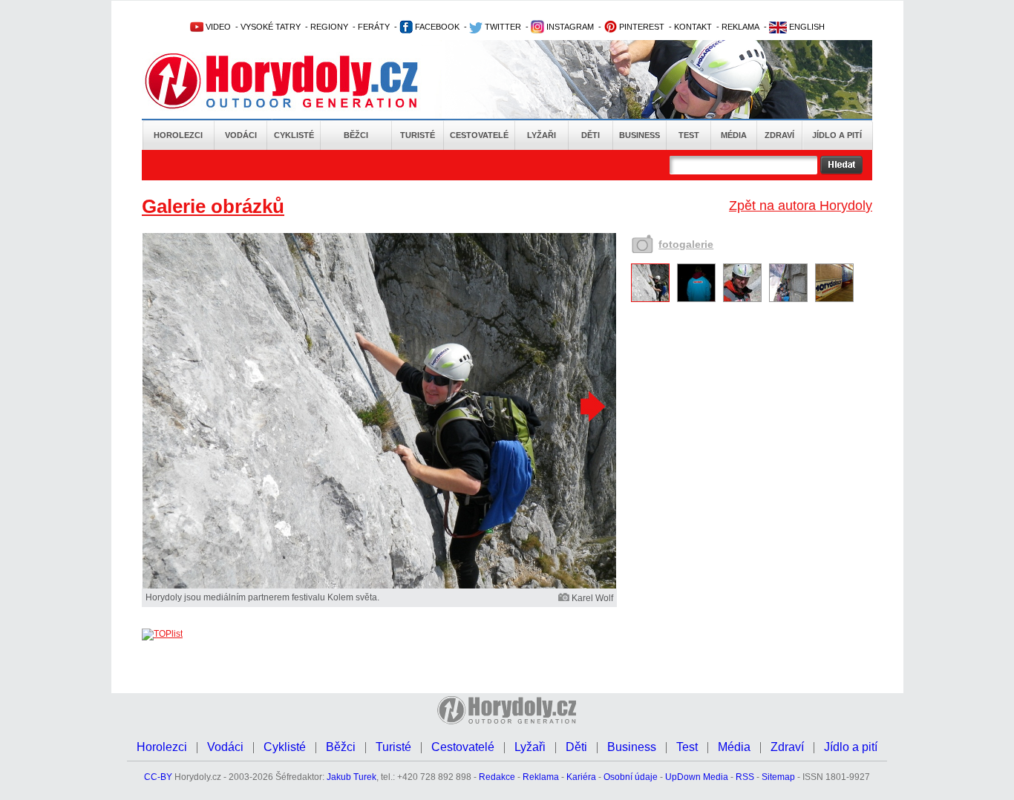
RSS (745, 777)
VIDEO (217, 26)
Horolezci (178, 135)
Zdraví (779, 135)
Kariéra (581, 777)
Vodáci (241, 135)
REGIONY (329, 26)
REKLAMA (740, 26)
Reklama (541, 777)
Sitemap (778, 777)
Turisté (417, 135)
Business (639, 135)
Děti (590, 135)
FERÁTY (374, 26)
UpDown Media (696, 777)
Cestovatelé (479, 135)
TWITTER (502, 26)
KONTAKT (693, 26)
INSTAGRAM (569, 26)
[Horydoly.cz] (299, 81)
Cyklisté (294, 135)
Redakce (497, 777)
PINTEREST (640, 26)
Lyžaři (541, 135)
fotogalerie (685, 244)
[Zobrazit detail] (650, 299)
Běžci (356, 135)
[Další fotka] (590, 405)
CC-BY (158, 777)
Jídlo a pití (837, 135)
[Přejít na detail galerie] (379, 585)
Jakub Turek (351, 777)
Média (734, 135)
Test (688, 135)
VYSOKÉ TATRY (271, 26)
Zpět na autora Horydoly (800, 205)
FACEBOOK (436, 26)
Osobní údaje (631, 777)
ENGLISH (806, 26)
